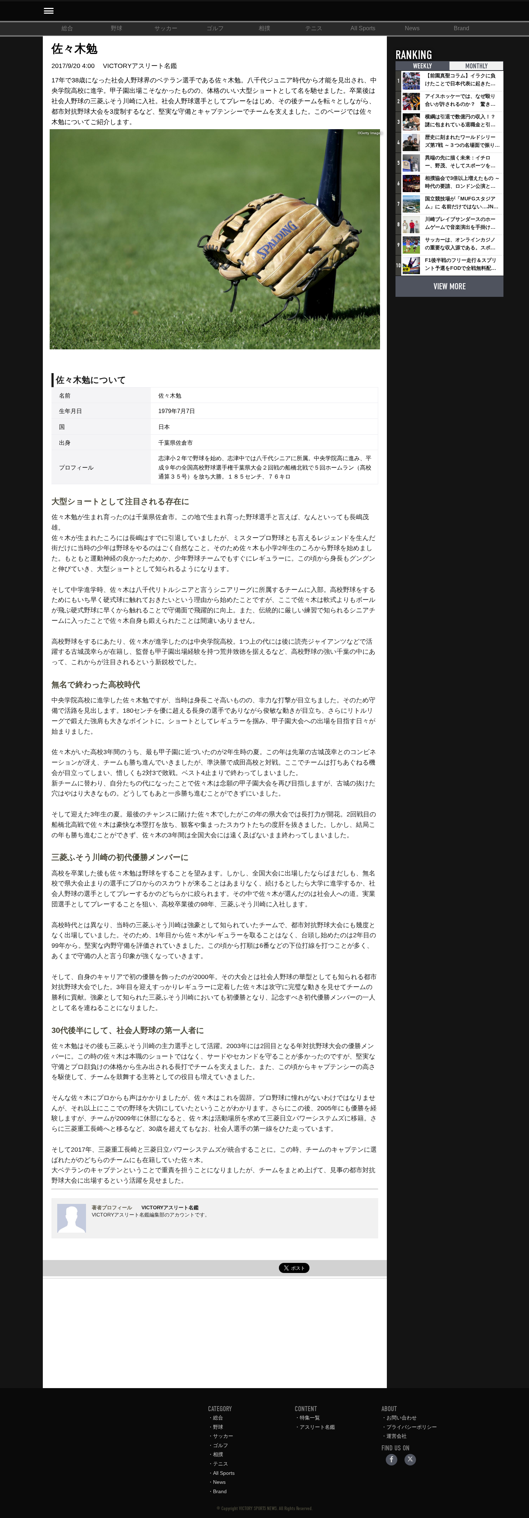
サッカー (165, 28)
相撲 (264, 28)
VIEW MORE (450, 286)
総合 (67, 28)
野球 (116, 28)
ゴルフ (215, 28)
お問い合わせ (401, 1417)
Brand (461, 28)
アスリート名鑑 (317, 1427)
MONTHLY (476, 66)
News (412, 28)
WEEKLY (422, 66)
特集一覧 (310, 1417)
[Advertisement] (215, 1329)
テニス (313, 28)
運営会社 (396, 1436)
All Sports (363, 28)
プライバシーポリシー (411, 1427)
